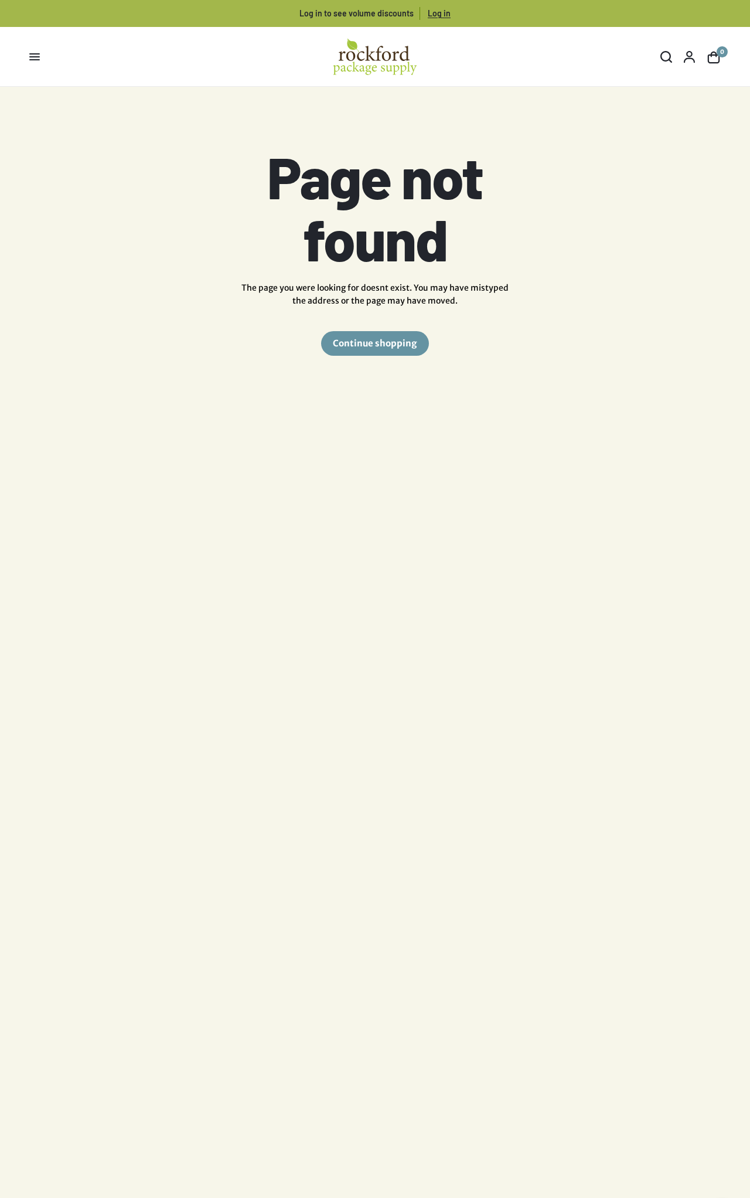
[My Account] (689, 57)
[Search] (666, 57)
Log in (439, 13)
